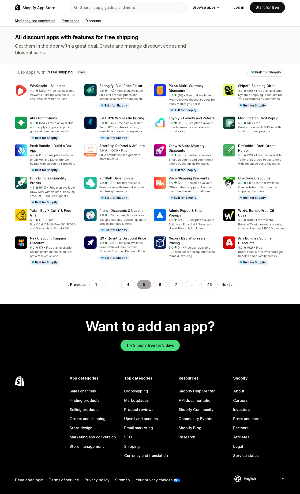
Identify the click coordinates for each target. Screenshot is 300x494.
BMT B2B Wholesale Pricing (121, 118)
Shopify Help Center (197, 391)
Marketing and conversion (93, 437)
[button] (46, 92)
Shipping (132, 446)
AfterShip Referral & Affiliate (122, 146)
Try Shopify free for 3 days (150, 345)
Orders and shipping (87, 418)
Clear (82, 72)
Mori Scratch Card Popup (258, 118)
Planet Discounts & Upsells (121, 211)
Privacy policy (97, 480)
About (238, 391)
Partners (240, 428)
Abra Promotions (43, 118)
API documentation (196, 400)
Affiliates (241, 437)
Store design (81, 428)
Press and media (247, 418)
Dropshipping (136, 391)
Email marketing (138, 428)
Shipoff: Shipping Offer (256, 86)
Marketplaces (136, 400)
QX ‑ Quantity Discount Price (122, 238)
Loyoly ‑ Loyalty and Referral (192, 118)
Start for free (267, 7)
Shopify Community (196, 409)
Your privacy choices (153, 480)
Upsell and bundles (141, 418)
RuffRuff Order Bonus (116, 178)
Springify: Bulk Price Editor (120, 86)
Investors (241, 409)
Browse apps (204, 7)
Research (187, 437)
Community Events (195, 418)
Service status (246, 455)
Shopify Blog (190, 428)
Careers (240, 400)
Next (225, 284)
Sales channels (83, 391)
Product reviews (138, 409)
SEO (128, 437)
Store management (87, 446)
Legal (238, 446)
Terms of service (64, 480)
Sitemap (122, 480)
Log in (238, 7)
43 (209, 284)
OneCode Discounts (254, 178)
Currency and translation (146, 455)
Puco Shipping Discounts (189, 178)
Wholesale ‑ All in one (47, 86)
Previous (78, 284)
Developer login (29, 480)
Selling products (84, 409)
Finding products (84, 400)
